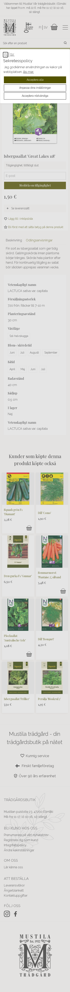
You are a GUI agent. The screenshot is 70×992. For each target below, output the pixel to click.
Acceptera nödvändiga (35, 95)
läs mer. (28, 72)
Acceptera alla (35, 79)
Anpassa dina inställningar (35, 87)
